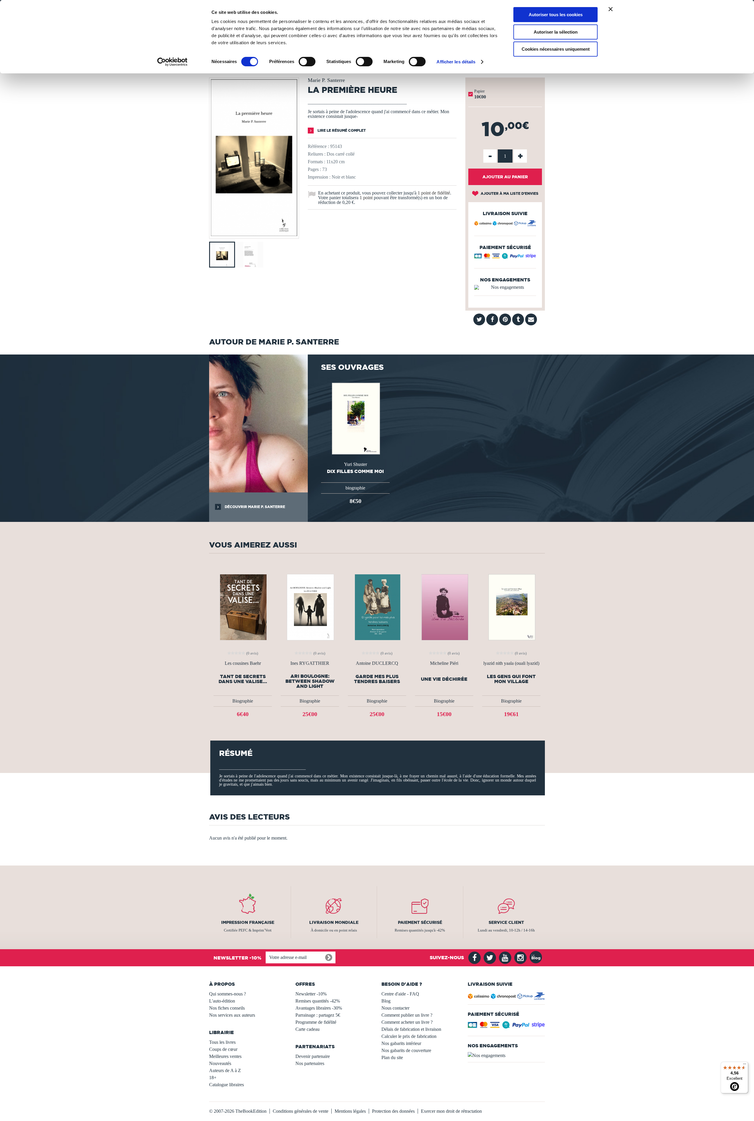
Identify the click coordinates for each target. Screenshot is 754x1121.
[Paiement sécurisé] (505, 257)
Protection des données (393, 1111)
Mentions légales (350, 1111)
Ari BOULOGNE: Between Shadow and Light (310, 681)
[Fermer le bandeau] (611, 9)
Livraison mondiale (333, 922)
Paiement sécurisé (420, 922)
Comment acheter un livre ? (407, 1022)
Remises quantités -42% (317, 1000)
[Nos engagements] (505, 287)
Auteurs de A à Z (225, 1070)
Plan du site (392, 1057)
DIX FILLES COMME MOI (355, 471)
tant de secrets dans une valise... (243, 679)
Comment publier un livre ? (406, 1015)
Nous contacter (395, 1007)
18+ (212, 1077)
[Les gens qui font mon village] (511, 606)
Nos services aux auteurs (232, 1015)
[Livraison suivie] (505, 224)
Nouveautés (220, 1063)
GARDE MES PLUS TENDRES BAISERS (377, 679)
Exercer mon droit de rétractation (451, 1111)
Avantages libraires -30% (318, 1007)
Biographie (242, 700)
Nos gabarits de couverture (406, 1050)
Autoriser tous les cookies (556, 14)
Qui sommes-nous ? (227, 993)
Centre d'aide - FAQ (400, 993)
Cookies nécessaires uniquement (556, 49)
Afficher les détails (455, 61)
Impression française (247, 922)
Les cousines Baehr (243, 663)
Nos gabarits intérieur (401, 1043)
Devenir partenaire (312, 1056)
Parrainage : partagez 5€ (317, 1015)
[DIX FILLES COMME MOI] (355, 418)
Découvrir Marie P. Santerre (254, 507)
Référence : (318, 146)
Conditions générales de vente (300, 1111)
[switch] (307, 61)
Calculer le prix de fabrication (408, 1036)
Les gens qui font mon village (511, 679)
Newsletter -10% (311, 993)
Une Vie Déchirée (444, 679)
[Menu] (744, 1065)
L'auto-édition (222, 1000)
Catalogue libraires (226, 1084)
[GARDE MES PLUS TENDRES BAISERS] (377, 606)
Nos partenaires (309, 1063)
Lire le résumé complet (341, 130)
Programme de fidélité (315, 1022)
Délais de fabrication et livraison (411, 1029)
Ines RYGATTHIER (309, 663)
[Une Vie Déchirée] (444, 606)
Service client (506, 922)
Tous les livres (222, 1042)
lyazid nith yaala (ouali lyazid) (511, 663)
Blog (386, 1000)
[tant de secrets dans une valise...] (243, 606)
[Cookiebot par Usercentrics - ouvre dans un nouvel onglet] (172, 61)
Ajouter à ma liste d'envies (509, 193)
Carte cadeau (307, 1029)
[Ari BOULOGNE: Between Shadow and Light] (310, 606)
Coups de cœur (223, 1049)
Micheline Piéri (444, 663)
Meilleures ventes (225, 1056)
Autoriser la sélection (556, 31)
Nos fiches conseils (227, 1007)
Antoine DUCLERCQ (377, 663)
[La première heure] (254, 234)
